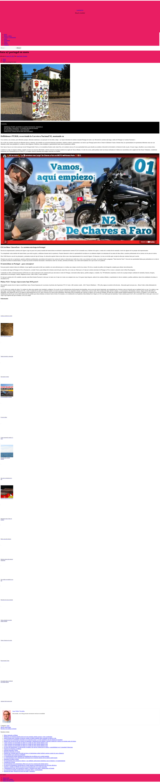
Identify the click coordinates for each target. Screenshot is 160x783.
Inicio (5, 34)
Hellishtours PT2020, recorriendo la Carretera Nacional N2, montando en (23, 126)
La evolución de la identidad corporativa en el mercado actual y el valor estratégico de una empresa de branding (33, 739)
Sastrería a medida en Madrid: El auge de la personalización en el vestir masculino (25, 766)
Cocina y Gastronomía (10, 37)
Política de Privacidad (8, 781)
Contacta (6, 45)
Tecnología (7, 40)
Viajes (5, 42)
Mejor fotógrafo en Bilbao (11, 735)
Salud (5, 39)
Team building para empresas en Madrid (14, 754)
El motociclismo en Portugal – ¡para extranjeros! (16, 129)
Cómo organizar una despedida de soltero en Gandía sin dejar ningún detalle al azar (26, 742)
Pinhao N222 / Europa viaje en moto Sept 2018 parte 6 (18, 131)
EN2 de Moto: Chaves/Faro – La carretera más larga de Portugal (21, 128)
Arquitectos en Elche (9, 762)
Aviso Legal (6, 778)
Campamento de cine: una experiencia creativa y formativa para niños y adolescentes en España (29, 768)
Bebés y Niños (8, 36)
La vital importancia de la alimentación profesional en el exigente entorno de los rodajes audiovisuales (30, 757)
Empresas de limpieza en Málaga (12, 748)
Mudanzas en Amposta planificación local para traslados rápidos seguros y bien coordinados (28, 736)
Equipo (6, 43)
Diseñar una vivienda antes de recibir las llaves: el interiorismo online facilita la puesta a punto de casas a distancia (34, 753)
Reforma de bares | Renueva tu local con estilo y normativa (19, 771)
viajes (7, 725)
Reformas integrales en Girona (12, 751)
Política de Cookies (8, 779)
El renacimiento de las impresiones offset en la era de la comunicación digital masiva (26, 763)
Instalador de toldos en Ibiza (11, 759)
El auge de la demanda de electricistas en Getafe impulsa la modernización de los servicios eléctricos (30, 765)
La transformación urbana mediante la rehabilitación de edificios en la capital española (26, 756)
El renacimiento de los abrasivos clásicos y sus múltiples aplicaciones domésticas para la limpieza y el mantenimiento (34, 760)
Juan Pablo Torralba (22, 56)
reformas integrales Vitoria (11, 750)
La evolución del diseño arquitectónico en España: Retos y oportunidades (23, 769)
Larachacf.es (80, 10)
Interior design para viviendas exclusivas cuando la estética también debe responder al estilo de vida (30, 738)
